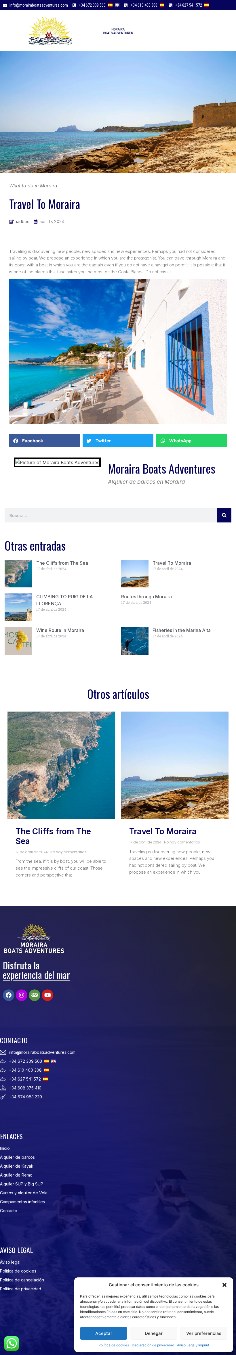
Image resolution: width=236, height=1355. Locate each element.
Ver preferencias (203, 1333)
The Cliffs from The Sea (62, 563)
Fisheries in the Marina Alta (182, 630)
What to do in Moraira (33, 186)
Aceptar (103, 1333)
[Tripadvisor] (34, 995)
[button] (224, 1285)
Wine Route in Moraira (60, 630)
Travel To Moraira (172, 563)
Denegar (154, 1333)
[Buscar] (224, 515)
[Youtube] (47, 995)
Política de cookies (113, 1345)
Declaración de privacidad (153, 1345)
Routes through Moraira (146, 596)
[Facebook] (8, 995)
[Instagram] (21, 995)
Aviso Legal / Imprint (193, 1345)
